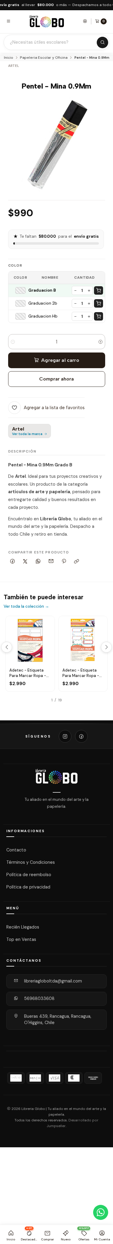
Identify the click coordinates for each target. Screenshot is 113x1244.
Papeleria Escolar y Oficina (43, 58)
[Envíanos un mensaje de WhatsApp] (100, 1212)
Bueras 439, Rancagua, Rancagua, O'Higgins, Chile (57, 1020)
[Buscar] (102, 42)
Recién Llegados (22, 927)
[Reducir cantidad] (12, 341)
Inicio (8, 58)
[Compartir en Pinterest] (63, 561)
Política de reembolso (28, 874)
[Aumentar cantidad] (100, 341)
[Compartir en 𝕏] (25, 561)
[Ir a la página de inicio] (47, 21)
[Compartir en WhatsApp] (38, 561)
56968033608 (39, 998)
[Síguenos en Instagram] (65, 736)
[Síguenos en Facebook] (81, 736)
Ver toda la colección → (26, 606)
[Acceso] (85, 21)
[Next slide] (106, 647)
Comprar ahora (56, 379)
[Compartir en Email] (50, 561)
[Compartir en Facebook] (12, 561)
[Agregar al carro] (98, 290)
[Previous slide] (6, 647)
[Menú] (8, 21)
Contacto (16, 850)
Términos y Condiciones (30, 862)
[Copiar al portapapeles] (76, 561)
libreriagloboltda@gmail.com (53, 981)
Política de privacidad (28, 887)
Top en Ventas (21, 939)
